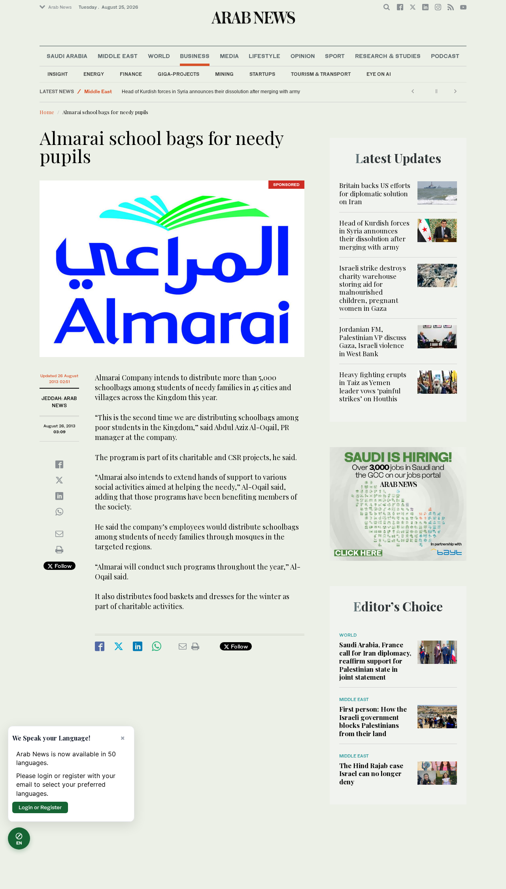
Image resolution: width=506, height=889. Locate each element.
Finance (131, 74)
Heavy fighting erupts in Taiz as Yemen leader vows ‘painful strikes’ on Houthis (372, 386)
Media (229, 56)
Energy (93, 74)
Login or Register (40, 807)
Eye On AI (378, 74)
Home (47, 112)
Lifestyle (264, 56)
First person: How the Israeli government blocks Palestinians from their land (373, 721)
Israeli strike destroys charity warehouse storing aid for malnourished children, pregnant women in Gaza (372, 287)
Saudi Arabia (67, 56)
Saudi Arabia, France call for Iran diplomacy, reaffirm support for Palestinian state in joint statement (375, 660)
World (159, 56)
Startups (262, 74)
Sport (335, 56)
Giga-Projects (178, 74)
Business (195, 56)
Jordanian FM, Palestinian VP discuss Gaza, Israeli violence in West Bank (372, 341)
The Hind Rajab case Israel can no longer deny (371, 773)
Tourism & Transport (321, 74)
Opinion (303, 56)
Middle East (118, 56)
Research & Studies (388, 56)
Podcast (445, 56)
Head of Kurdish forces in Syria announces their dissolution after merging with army (211, 91)
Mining (224, 74)
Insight (57, 74)
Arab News (60, 7)
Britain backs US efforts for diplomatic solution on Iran (374, 193)
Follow (62, 565)
